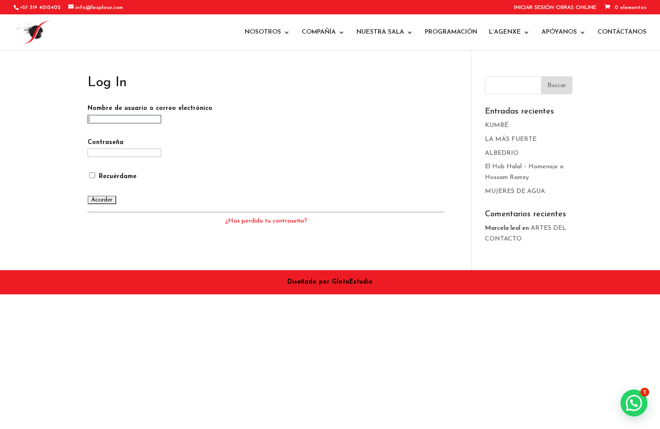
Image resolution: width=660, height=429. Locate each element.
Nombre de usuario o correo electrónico (150, 108)
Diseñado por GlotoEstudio (330, 282)
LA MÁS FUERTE (511, 139)
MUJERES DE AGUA (515, 191)
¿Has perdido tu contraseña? (266, 221)
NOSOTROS (263, 32)
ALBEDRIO (502, 153)
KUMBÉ (496, 125)
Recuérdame (116, 176)
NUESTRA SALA (380, 32)
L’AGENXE (505, 32)
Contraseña (105, 142)
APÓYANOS (559, 32)
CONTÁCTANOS (622, 32)
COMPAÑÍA (319, 32)
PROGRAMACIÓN (451, 32)
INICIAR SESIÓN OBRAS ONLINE (555, 7)
